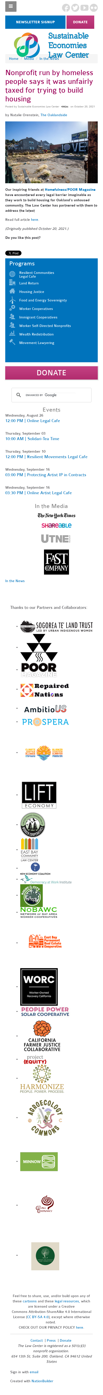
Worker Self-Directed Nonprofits (45, 326)
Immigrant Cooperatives (38, 317)
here (34, 220)
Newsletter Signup (35, 22)
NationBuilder (42, 1381)
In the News (49, 59)
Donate (80, 22)
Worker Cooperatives (36, 309)
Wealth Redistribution (36, 334)
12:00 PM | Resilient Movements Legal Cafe (46, 456)
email (34, 1372)
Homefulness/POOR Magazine (70, 190)
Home (13, 59)
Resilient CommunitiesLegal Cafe (36, 275)
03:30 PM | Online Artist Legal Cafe (38, 492)
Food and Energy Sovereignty (43, 300)
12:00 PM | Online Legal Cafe (32, 420)
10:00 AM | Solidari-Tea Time (32, 438)
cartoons (30, 1301)
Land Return (29, 283)
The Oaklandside (53, 115)
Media (29, 59)
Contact (36, 1340)
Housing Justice (31, 292)
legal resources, (68, 1301)
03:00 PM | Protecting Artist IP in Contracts (45, 474)
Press (52, 1340)
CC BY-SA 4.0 (37, 1317)
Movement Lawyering (36, 343)
